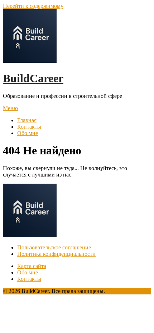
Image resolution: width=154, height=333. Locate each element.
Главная (27, 120)
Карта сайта (31, 266)
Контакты (29, 127)
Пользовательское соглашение (54, 247)
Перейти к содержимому (33, 6)
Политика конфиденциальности (56, 254)
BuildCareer (33, 78)
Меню (10, 108)
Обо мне (27, 133)
